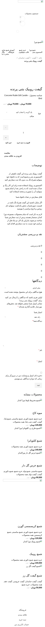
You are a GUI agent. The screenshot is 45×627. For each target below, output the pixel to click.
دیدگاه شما (37, 321)
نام (40, 350)
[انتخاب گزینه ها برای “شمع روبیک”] (39, 546)
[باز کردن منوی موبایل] (22, 38)
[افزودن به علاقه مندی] (20, 546)
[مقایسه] (26, 546)
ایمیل (39, 361)
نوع (39, 113)
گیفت (33, 58)
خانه (40, 58)
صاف (32, 116)
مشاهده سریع (33, 546)
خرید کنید (8, 143)
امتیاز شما (38, 312)
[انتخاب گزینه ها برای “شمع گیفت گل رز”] (39, 571)
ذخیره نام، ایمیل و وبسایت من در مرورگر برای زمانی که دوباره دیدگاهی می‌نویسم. (23, 377)
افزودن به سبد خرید (23, 143)
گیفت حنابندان (24, 58)
